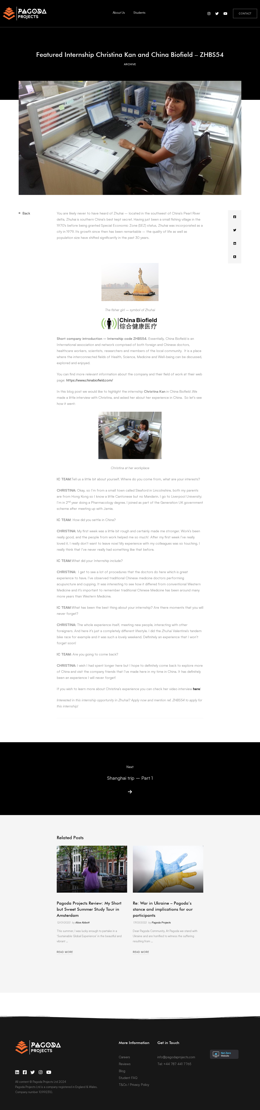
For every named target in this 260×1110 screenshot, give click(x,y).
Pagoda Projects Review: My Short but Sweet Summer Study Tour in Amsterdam (89, 909)
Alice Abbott (82, 922)
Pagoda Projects (161, 922)
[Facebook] (234, 216)
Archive (130, 64)
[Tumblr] (234, 256)
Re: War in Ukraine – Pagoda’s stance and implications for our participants (163, 909)
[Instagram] (40, 1072)
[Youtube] (49, 1072)
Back (26, 213)
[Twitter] (234, 230)
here (196, 689)
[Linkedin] (234, 243)
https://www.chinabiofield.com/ (89, 380)
